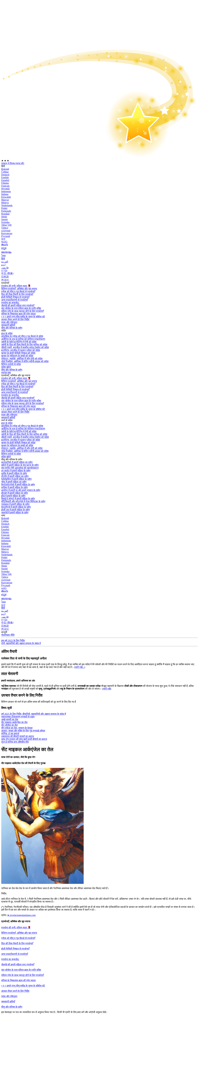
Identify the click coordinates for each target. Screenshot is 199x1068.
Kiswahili (6, 197)
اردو (3, 264)
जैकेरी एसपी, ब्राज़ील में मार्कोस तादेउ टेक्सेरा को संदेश (25, 347)
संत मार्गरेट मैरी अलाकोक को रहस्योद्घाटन (20, 468)
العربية (4, 261)
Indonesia (6, 191)
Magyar (5, 199)
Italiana (4, 194)
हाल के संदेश (6, 333)
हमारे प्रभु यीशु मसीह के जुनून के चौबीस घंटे (23, 316)
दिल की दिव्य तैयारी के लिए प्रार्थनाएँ (17, 294)
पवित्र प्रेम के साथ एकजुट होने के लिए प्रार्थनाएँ (22, 311)
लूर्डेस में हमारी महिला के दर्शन (14, 473)
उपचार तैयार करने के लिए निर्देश (15, 991)
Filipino (5, 183)
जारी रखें (106, 688)
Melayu (5, 202)
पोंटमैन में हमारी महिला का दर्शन (14, 476)
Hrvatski (5, 188)
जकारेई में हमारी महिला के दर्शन (14, 512)
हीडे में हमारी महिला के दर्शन (13, 496)
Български (6, 233)
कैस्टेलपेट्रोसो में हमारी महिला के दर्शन (18, 484)
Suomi (4, 219)
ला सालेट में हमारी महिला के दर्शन (15, 470)
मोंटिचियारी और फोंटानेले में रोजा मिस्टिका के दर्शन (23, 501)
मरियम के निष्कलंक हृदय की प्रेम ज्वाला (18, 314)
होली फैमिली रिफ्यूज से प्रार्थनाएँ (15, 297)
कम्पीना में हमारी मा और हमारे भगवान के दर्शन (20, 490)
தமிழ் (4, 588)
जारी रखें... (79, 667)
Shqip (4, 216)
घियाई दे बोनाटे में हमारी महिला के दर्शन (18, 498)
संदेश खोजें (6, 367)
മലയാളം (6, 252)
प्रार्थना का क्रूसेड (10, 302)
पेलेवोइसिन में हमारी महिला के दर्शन (16, 479)
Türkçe (4, 227)
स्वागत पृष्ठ (6, 372)
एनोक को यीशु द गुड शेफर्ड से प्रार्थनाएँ (18, 291)
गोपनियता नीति (7, 635)
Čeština (5, 171)
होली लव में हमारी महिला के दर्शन (15, 510)
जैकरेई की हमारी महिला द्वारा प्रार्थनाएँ (17, 964)
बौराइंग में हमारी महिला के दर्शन (14, 493)
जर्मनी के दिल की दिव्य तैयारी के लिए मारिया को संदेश (24, 344)
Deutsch (5, 174)
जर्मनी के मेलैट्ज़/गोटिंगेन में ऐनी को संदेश (18, 342)
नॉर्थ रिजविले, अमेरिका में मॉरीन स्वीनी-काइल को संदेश (25, 361)
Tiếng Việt (6, 225)
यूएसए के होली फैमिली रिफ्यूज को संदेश (18, 353)
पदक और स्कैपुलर (9, 996)
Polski (4, 208)
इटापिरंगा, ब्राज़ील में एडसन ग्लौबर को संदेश (20, 350)
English (5, 177)
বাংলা (3, 239)
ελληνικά (5, 230)
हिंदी (3, 258)
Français (5, 185)
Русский (5, 236)
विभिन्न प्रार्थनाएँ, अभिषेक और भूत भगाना (19, 288)
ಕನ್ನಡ (3, 248)
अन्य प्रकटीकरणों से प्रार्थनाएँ (14, 300)
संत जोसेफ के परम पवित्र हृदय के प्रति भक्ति (21, 970)
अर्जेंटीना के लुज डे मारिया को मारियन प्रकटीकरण (23, 339)
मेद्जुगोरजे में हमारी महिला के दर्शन (16, 507)
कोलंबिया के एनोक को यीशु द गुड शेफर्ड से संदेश (22, 336)
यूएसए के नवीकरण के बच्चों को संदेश (17, 355)
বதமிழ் (4, 241)
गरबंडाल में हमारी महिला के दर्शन (15, 504)
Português (6, 211)
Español (5, 180)
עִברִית (4, 270)
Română (5, 213)
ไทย (3, 255)
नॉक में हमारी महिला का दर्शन (13, 482)
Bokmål (5, 169)
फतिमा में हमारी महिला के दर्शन (14, 487)
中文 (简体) (7, 273)
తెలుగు (4, 244)
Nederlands (6, 205)
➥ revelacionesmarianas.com (21, 915)
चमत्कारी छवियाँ (8, 1001)
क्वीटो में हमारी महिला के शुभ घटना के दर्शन (20, 465)
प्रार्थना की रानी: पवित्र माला (16, 286)
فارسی (5, 267)
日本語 (5, 276)
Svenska (5, 222)
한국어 (5, 280)
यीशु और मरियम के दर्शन (11, 328)
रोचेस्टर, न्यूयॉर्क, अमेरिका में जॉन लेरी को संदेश (21, 358)
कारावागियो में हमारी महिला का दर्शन (16, 462)
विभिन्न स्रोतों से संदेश (11, 364)
